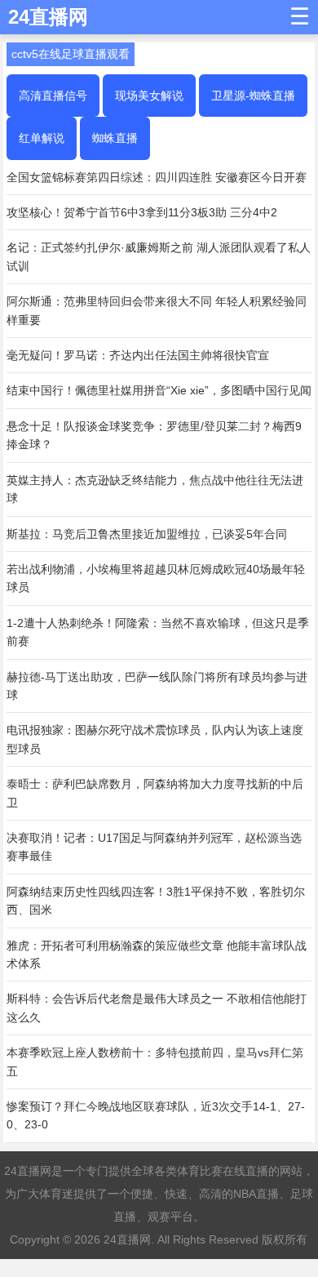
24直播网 (127, 1239)
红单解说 (41, 138)
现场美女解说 (149, 95)
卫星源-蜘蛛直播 (253, 95)
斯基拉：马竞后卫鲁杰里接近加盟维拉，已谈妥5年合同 (147, 534)
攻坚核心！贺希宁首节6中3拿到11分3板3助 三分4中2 (142, 212)
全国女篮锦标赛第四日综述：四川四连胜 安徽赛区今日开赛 (157, 177)
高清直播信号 (53, 95)
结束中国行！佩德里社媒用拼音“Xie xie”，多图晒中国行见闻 (159, 390)
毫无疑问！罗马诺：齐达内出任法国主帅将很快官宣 (138, 355)
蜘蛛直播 (115, 138)
